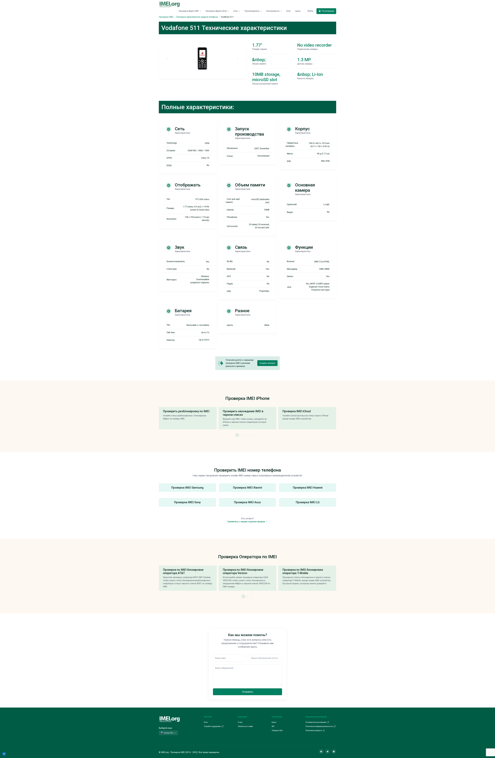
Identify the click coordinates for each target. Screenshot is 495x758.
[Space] (169, 718)
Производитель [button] (252, 11)
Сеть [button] (235, 11)
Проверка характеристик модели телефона (197, 17)
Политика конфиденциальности (319, 726)
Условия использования (316, 722)
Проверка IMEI (166, 17)
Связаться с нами (245, 726)
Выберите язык (165, 728)
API (273, 726)
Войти (310, 11)
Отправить (247, 691)
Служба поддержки (212, 726)
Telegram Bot (277, 730)
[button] (237, 435)
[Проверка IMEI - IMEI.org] (169, 4)
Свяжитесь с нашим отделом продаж (246, 521)
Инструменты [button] (273, 11)
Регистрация (327, 11)
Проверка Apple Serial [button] (216, 11)
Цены (298, 11)
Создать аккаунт (267, 363)
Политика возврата (314, 730)
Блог (288, 11)
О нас (240, 722)
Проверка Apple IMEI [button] (189, 11)
